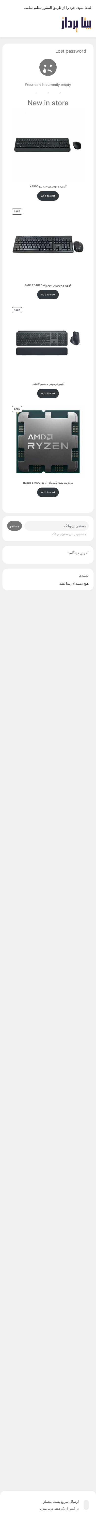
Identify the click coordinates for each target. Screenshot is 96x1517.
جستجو (14, 526)
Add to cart (48, 196)
